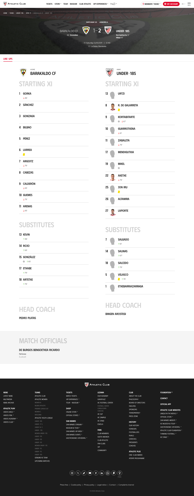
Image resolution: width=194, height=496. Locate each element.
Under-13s (38, 436)
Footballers (134, 432)
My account (172, 4)
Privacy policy (89, 485)
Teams (12, 13)
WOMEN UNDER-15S (41, 433)
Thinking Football (167, 434)
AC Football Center (105, 403)
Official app (165, 404)
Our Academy (103, 396)
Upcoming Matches (42, 461)
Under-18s (19, 13)
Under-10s (38, 454)
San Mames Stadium (74, 424)
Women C (38, 412)
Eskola (100, 424)
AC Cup (100, 414)
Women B (38, 402)
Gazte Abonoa (103, 437)
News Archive (8, 403)
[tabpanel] (97, 215)
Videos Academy (9, 419)
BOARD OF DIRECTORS (137, 403)
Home (5, 13)
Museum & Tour (72, 428)
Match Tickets (71, 396)
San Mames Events (73, 435)
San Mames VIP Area (74, 431)
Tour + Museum (72, 403)
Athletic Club (40, 396)
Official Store (166, 417)
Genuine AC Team (41, 457)
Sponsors (133, 409)
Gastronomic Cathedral (76, 438)
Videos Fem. (7, 415)
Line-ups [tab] (7, 58)
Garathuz (101, 399)
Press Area (64, 485)
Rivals (131, 435)
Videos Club (8, 422)
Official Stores (72, 415)
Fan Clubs (101, 443)
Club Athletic (103, 440)
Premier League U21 (41, 409)
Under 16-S (39, 427)
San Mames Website (167, 420)
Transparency (134, 413)
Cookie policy (76, 485)
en (182, 4)
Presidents (133, 442)
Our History (134, 425)
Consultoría (102, 408)
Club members (103, 433)
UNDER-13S (38, 439)
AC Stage (101, 421)
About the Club (135, 396)
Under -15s (38, 430)
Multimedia (7, 399)
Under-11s (38, 451)
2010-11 (28, 13)
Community (102, 450)
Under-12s (38, 442)
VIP (99, 447)
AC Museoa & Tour (167, 423)
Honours (133, 429)
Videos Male (8, 412)
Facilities (132, 406)
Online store (71, 412)
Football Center (103, 406)
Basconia (38, 415)
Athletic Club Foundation (170, 430)
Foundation (165, 392)
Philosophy (133, 399)
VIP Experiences (72, 399)
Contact (164, 398)
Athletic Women (41, 399)
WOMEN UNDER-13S (41, 445)
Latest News (8, 396)
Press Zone (133, 416)
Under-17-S (39, 424)
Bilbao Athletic (40, 405)
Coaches (101, 411)
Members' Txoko (152, 4)
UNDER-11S (38, 448)
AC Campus (102, 417)
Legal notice (102, 485)
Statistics (132, 439)
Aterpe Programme (136, 458)
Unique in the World (168, 413)
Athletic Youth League (44, 418)
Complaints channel (126, 485)
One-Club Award (135, 455)
